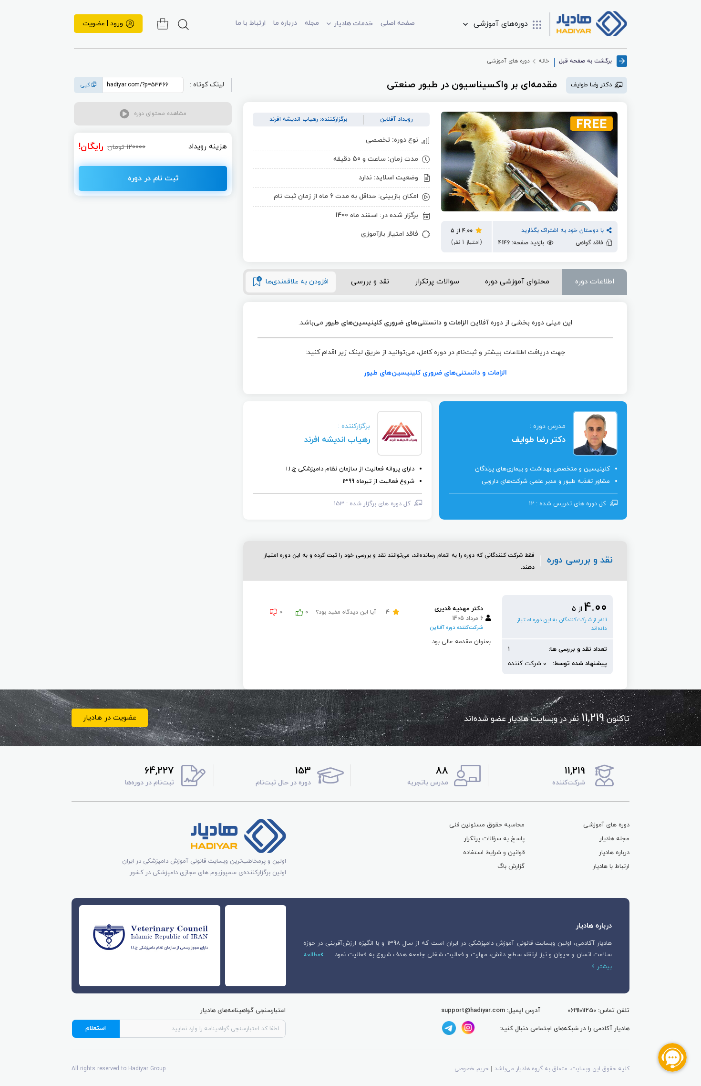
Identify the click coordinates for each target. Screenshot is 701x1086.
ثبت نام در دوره (153, 178)
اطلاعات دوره (594, 282)
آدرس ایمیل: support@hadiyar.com (490, 1010)
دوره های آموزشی (508, 61)
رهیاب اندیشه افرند (337, 440)
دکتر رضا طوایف (539, 440)
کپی (86, 85)
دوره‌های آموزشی (500, 24)
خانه (543, 61)
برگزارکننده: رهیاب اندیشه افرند (308, 119)
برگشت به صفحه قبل (585, 61)
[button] (153, 114)
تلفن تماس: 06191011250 (598, 1010)
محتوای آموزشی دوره (517, 282)
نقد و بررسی (370, 282)
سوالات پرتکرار (437, 282)
